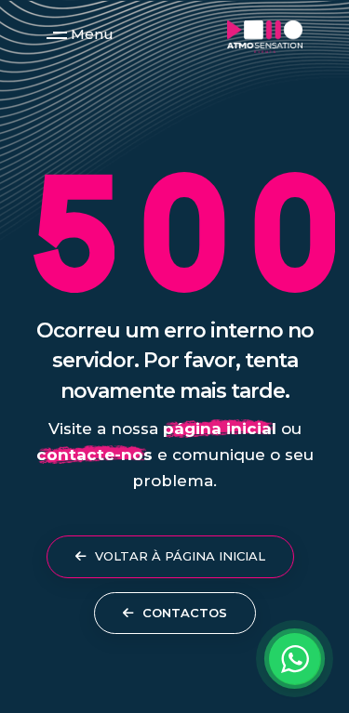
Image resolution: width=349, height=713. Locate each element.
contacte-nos (94, 454)
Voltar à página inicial (178, 555)
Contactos (183, 612)
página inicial (219, 428)
